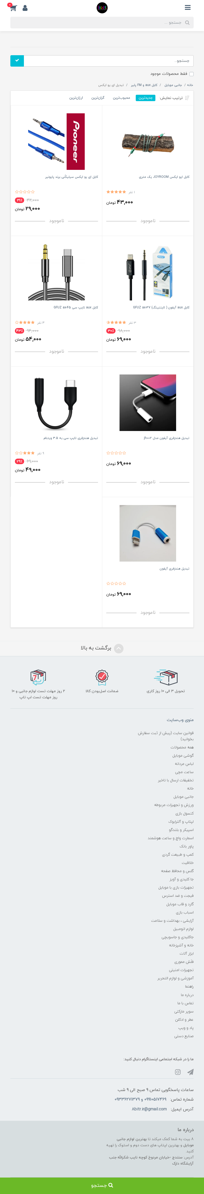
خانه (190, 788)
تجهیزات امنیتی (181, 970)
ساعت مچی (184, 772)
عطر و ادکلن (184, 1019)
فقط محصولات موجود (168, 74)
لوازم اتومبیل (183, 929)
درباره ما (187, 995)
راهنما (189, 986)
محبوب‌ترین (121, 97)
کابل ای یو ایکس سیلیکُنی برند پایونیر (71, 177)
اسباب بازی (185, 912)
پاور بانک (187, 846)
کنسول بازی (184, 813)
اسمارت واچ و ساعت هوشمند (171, 838)
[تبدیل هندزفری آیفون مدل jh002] (147, 402)
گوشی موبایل (183, 755)
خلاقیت (188, 862)
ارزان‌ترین (76, 97)
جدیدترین (145, 97)
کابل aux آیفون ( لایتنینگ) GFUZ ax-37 (161, 307)
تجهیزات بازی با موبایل (176, 887)
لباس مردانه (184, 763)
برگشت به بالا (97, 648)
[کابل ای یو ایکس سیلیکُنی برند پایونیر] (56, 141)
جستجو (99, 1185)
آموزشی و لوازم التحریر (175, 978)
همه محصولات (182, 747)
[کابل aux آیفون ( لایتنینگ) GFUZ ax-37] (147, 272)
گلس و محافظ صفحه (177, 871)
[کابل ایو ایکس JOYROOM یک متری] (147, 141)
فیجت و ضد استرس (178, 895)
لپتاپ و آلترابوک (181, 821)
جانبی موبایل (183, 796)
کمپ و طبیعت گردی (178, 854)
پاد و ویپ (186, 1028)
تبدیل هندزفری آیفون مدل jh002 (166, 438)
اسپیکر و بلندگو (181, 830)
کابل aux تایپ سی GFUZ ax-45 (76, 307)
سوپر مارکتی (184, 1011)
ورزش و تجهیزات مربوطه (174, 805)
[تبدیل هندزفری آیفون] (147, 533)
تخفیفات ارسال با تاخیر (176, 780)
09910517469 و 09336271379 (140, 1099)
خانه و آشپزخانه (181, 945)
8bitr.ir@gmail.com (149, 1109)
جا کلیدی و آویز (181, 879)
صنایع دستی (184, 1036)
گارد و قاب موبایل (180, 904)
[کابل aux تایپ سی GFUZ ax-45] (56, 272)
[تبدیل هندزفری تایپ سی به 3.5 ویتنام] (56, 402)
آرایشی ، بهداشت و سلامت (172, 920)
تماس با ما (185, 1003)
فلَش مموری (184, 961)
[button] (16, 8)
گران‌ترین (97, 97)
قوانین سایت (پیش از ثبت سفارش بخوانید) (166, 736)
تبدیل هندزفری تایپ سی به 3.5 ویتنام (71, 438)
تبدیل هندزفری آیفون (174, 569)
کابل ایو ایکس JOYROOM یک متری (164, 177)
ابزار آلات (187, 953)
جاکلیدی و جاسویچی (178, 937)
